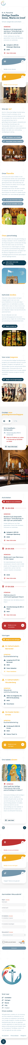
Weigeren (23, 1035)
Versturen (14, 948)
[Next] (9, 421)
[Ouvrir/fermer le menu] (3, 1041)
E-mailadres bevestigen (8, 924)
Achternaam (5, 907)
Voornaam (4, 901)
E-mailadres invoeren (7, 918)
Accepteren (5, 1035)
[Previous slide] (3, 827)
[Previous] (4, 421)
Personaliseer (15, 1035)
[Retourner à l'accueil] (14, 3)
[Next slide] (24, 827)
